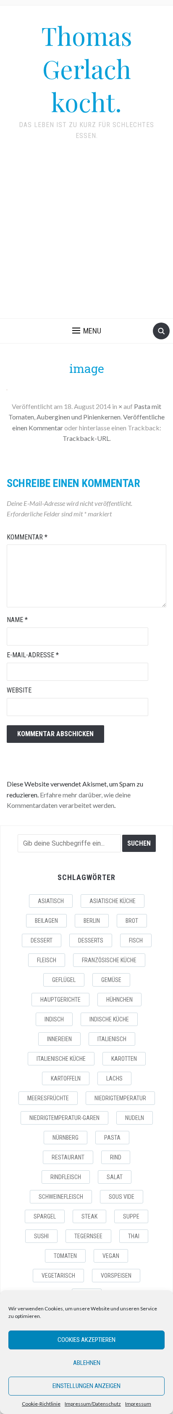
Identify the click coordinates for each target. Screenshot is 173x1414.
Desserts (90, 940)
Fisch (136, 940)
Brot (132, 920)
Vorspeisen (116, 1275)
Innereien (59, 1039)
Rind (115, 1157)
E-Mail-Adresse (33, 655)
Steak (89, 1216)
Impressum (138, 1404)
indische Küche (109, 1019)
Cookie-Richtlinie (41, 1404)
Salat (115, 1177)
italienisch (111, 1039)
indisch (54, 1019)
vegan (110, 1256)
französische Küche (109, 960)
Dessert (41, 940)
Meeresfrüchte (48, 1098)
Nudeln (134, 1118)
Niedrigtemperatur (120, 1098)
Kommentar (27, 537)
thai (133, 1236)
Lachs (114, 1078)
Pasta (112, 1137)
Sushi (41, 1236)
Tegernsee (88, 1236)
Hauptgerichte (60, 999)
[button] (86, 330)
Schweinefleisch (61, 1196)
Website (19, 690)
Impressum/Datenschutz (93, 1404)
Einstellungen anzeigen (86, 1386)
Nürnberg (65, 1137)
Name (17, 620)
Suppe (131, 1216)
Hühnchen (119, 999)
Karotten (124, 1058)
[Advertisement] (86, 235)
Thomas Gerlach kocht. (86, 68)
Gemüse (111, 980)
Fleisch (46, 960)
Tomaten (65, 1256)
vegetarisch (58, 1275)
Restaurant (68, 1157)
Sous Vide (121, 1196)
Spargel (45, 1216)
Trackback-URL (86, 438)
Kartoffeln (66, 1078)
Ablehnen (86, 1363)
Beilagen (46, 920)
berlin (92, 920)
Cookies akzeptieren (86, 1340)
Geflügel (64, 980)
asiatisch (51, 901)
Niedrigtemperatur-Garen (64, 1118)
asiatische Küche (112, 901)
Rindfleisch (65, 1177)
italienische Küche (61, 1058)
